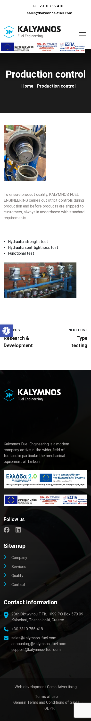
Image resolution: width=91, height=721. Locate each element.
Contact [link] (18, 584)
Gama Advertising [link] (62, 687)
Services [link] (18, 566)
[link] (6, 330)
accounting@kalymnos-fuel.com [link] (38, 643)
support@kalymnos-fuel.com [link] (36, 649)
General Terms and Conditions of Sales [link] (46, 702)
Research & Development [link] (18, 341)
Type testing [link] (79, 341)
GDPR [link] (49, 708)
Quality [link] (17, 575)
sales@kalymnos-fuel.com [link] (49, 13)
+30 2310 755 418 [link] (47, 6)
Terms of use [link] (46, 696)
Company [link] (19, 557)
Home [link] (28, 86)
